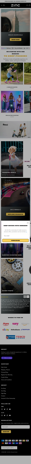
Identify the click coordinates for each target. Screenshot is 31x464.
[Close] (28, 222)
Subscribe (15, 240)
